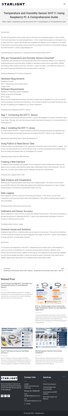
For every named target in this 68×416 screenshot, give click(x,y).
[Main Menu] (64, 4)
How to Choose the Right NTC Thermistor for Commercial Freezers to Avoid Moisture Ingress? (16, 285)
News (9, 22)
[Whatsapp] (5, 396)
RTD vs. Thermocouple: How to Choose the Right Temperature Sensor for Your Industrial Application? (50, 308)
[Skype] (8, 396)
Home (4, 22)
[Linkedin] (2, 396)
